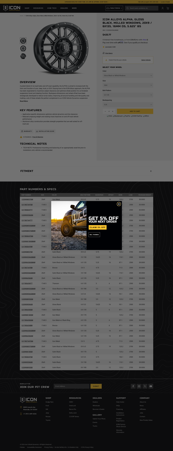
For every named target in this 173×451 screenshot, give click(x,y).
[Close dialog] (119, 204)
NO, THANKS (94, 234)
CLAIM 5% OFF (98, 227)
